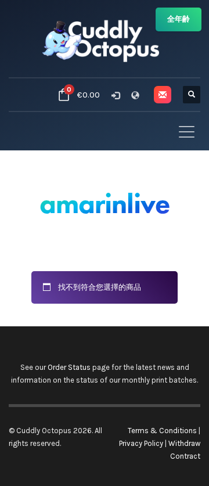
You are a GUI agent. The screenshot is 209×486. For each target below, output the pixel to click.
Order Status (69, 367)
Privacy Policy (141, 443)
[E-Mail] (162, 94)
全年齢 (178, 19)
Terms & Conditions (162, 430)
